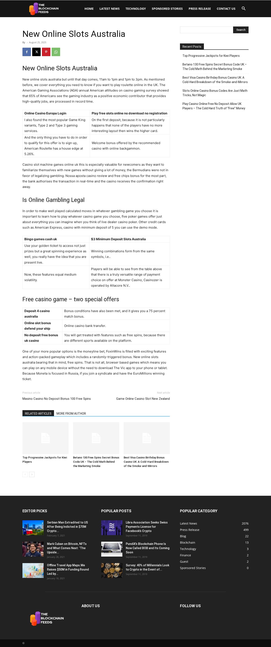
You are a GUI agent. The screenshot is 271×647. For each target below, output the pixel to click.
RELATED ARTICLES (38, 413)
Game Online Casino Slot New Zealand (143, 399)
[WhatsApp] (56, 52)
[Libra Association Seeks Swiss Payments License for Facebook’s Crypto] (111, 527)
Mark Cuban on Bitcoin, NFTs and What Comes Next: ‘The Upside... (67, 548)
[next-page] (32, 474)
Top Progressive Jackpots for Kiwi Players (211, 55)
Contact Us (226, 9)
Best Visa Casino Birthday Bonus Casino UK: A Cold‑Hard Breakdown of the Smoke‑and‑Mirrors (146, 462)
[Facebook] (26, 52)
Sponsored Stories (167, 9)
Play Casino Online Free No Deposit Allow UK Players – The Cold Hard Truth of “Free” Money (214, 106)
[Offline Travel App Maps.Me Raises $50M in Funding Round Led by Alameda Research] (33, 570)
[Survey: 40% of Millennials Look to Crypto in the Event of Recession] (111, 570)
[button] (243, 9)
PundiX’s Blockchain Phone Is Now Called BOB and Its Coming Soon (147, 548)
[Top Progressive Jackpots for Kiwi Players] (45, 438)
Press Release (200, 9)
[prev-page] (25, 474)
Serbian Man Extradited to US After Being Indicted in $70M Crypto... (67, 527)
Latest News (110, 9)
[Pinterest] (46, 52)
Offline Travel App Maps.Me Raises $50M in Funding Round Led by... (68, 569)
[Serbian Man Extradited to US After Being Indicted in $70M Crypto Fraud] (33, 527)
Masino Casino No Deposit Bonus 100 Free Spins (56, 399)
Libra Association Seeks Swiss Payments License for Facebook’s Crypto (147, 527)
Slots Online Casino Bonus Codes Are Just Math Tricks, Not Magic (215, 93)
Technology (136, 9)
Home (89, 9)
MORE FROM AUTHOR (71, 413)
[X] (36, 52)
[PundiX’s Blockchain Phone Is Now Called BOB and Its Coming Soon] (111, 549)
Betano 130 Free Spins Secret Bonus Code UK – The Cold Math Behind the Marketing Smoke (96, 462)
